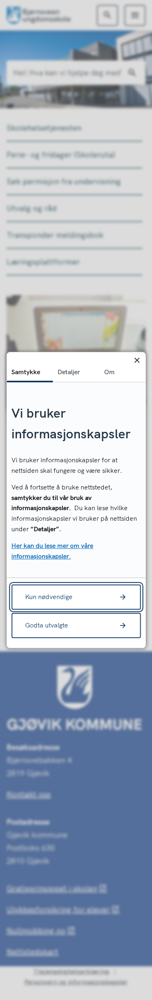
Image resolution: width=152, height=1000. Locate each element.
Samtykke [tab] (25, 372)
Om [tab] (109, 372)
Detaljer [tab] (69, 372)
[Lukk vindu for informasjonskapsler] (136, 360)
